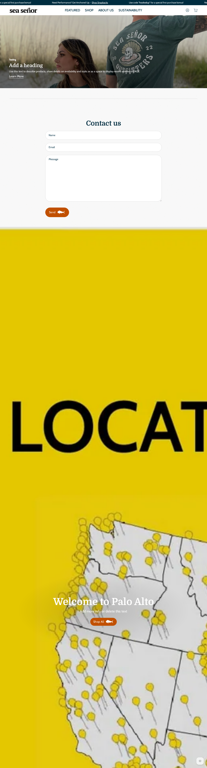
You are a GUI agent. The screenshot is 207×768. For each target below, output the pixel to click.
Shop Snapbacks (100, 2)
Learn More (16, 76)
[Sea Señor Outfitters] (23, 10)
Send (52, 212)
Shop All (98, 621)
